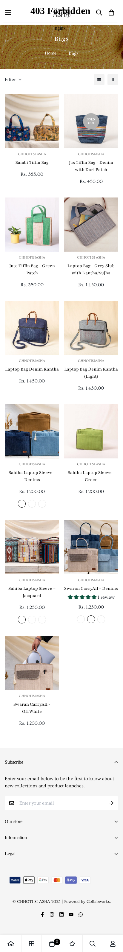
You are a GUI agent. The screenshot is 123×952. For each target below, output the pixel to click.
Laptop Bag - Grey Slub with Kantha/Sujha (91, 269)
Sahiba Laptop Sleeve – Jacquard (32, 592)
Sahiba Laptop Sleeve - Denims (32, 476)
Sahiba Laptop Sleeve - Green (91, 476)
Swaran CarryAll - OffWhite (31, 707)
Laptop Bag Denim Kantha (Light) (91, 372)
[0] (52, 944)
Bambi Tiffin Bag (32, 162)
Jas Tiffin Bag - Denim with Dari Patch (91, 166)
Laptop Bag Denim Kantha (32, 369)
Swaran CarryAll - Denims (91, 588)
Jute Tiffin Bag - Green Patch (32, 269)
